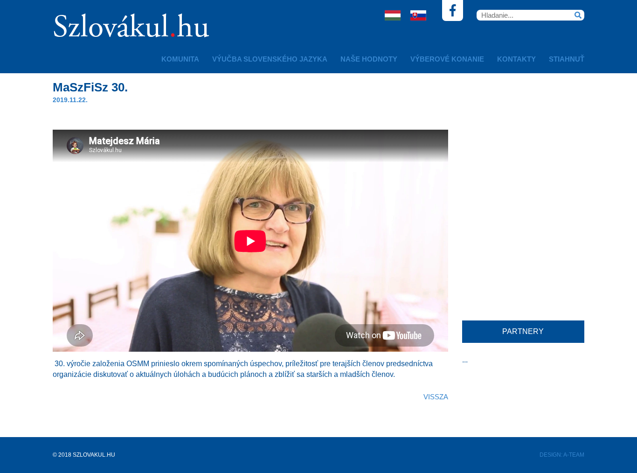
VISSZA (435, 397)
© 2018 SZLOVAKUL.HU (84, 455)
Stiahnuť (566, 59)
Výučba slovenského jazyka (269, 59)
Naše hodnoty (368, 59)
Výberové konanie (447, 59)
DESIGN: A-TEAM (562, 455)
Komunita (180, 59)
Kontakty (516, 59)
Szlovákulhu (131, 29)
